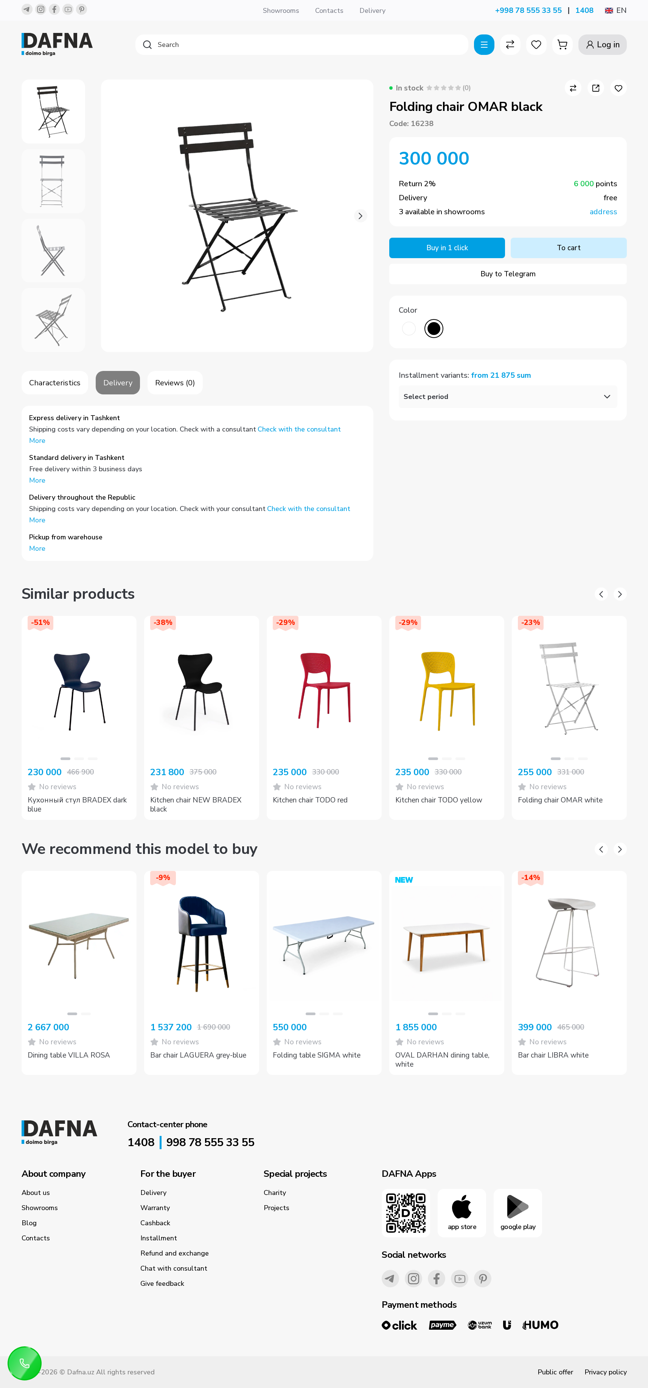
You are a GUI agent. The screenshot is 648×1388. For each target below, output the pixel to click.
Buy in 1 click (447, 248)
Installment (158, 1238)
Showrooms (281, 10)
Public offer (555, 1372)
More (37, 440)
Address (603, 212)
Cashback (155, 1223)
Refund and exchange (174, 1253)
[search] (301, 44)
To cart (569, 248)
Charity (275, 1192)
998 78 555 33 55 (210, 1142)
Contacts (329, 10)
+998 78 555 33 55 (528, 10)
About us (36, 1192)
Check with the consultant (299, 429)
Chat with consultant (173, 1268)
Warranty (155, 1207)
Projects (276, 1207)
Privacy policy (605, 1372)
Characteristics (55, 383)
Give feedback (162, 1283)
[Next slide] (360, 216)
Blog (29, 1223)
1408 (584, 10)
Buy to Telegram (508, 274)
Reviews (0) (175, 383)
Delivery (372, 10)
